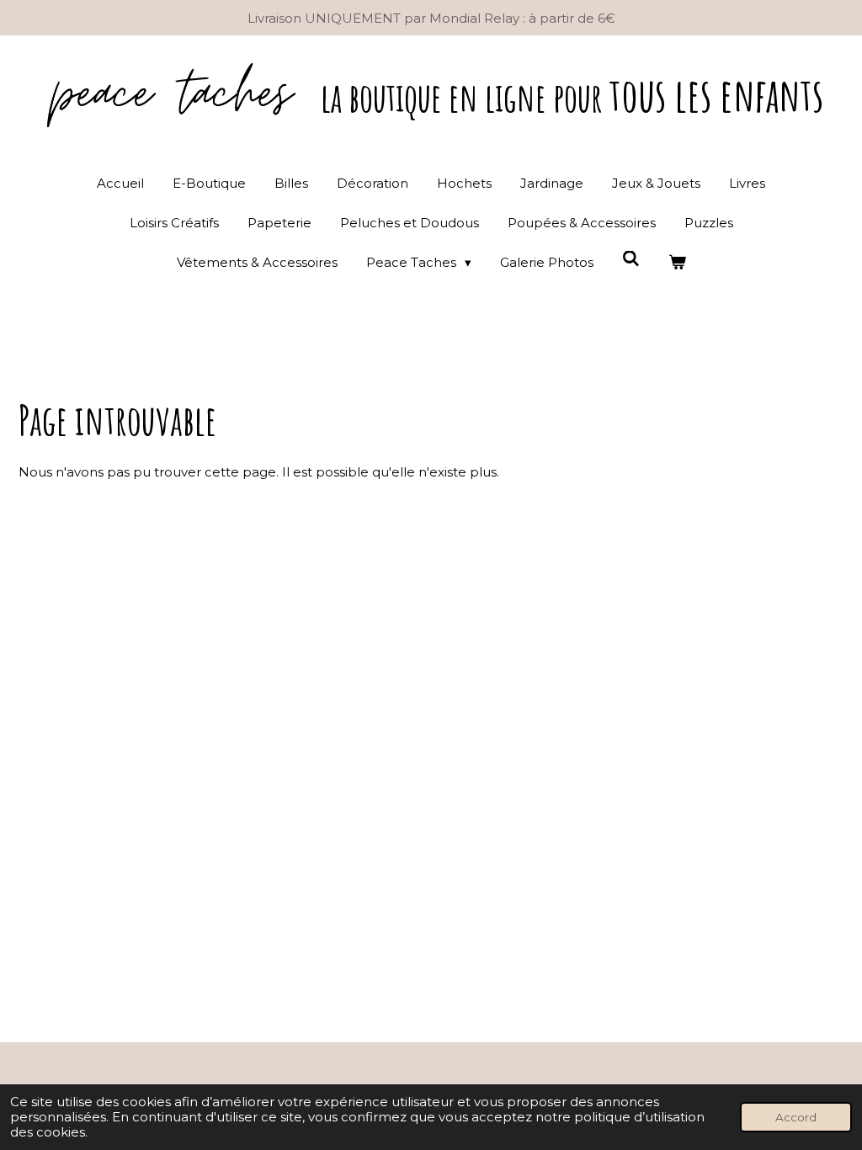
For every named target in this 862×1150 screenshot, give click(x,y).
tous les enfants (572, 94)
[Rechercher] (631, 259)
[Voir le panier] (677, 262)
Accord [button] (796, 1117)
